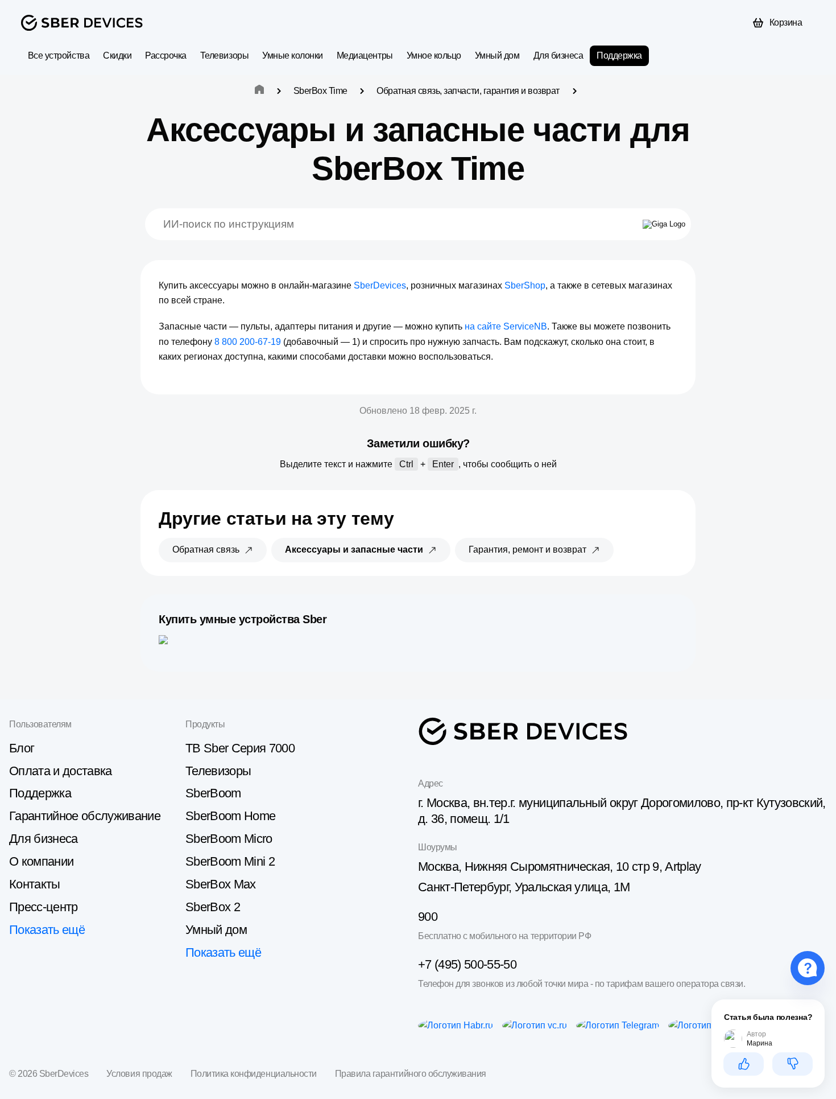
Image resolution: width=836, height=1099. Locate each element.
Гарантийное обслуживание (84, 816)
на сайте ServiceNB (506, 326)
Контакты (34, 884)
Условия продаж (139, 1074)
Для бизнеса (558, 55)
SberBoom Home (230, 816)
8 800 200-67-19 (247, 342)
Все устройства (58, 55)
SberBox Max (220, 884)
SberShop (524, 285)
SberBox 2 (212, 907)
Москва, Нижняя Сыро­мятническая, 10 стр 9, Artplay (559, 866)
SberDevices (380, 285)
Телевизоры (224, 55)
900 (427, 916)
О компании (41, 861)
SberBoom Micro (228, 839)
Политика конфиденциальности (254, 1074)
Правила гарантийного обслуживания (410, 1074)
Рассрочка (166, 55)
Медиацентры (365, 55)
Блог (21, 748)
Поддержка (619, 55)
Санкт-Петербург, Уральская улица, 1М (524, 887)
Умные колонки (292, 55)
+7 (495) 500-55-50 (467, 964)
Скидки (117, 55)
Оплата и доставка (60, 771)
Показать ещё (47, 930)
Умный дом (497, 55)
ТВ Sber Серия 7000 (240, 748)
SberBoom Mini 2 (230, 861)
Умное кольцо (434, 55)
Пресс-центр (43, 907)
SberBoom (213, 793)
